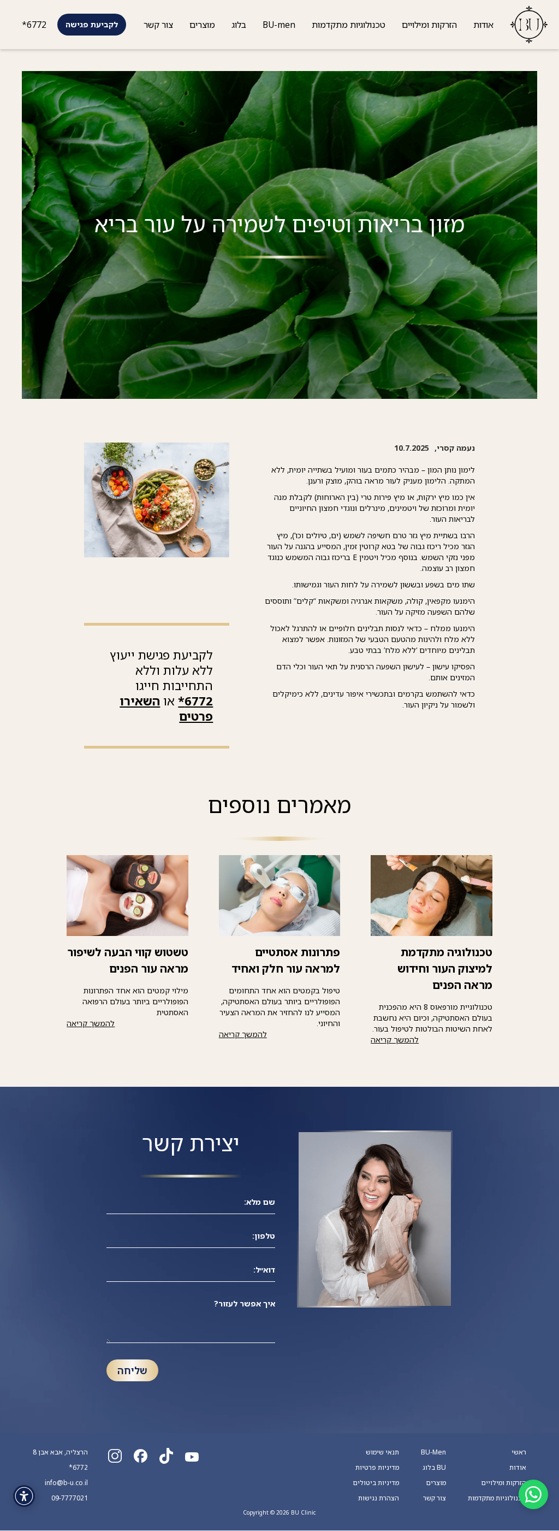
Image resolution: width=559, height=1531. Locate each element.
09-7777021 (69, 1498)
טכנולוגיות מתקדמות (348, 25)
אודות (483, 25)
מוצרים (202, 25)
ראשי (519, 1452)
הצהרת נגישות (378, 1498)
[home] (525, 24)
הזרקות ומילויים (429, 25)
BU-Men (433, 1452)
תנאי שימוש (382, 1452)
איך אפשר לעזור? (244, 1303)
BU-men (279, 25)
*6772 (34, 25)
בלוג (238, 25)
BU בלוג (434, 1467)
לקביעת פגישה (92, 24)
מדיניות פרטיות (377, 1467)
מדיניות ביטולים (376, 1483)
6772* (195, 701)
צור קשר (158, 25)
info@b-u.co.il (66, 1483)
